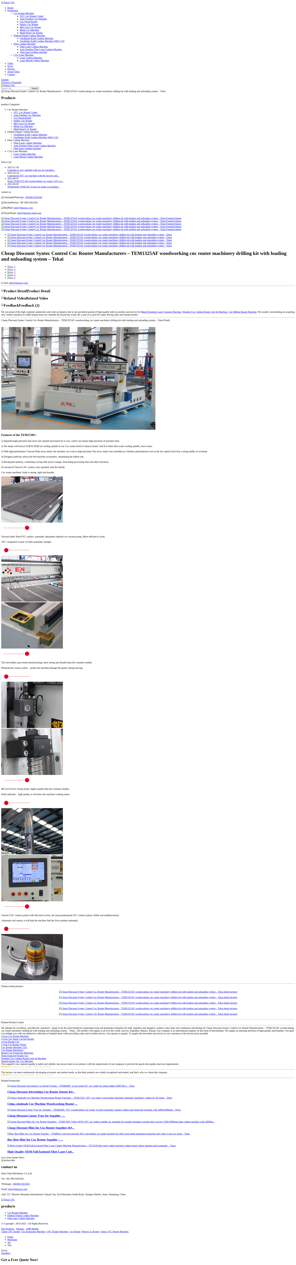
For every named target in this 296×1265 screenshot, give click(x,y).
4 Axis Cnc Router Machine (15, 1036)
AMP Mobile (32, 1229)
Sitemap (20, 1229)
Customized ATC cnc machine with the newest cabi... (33, 175)
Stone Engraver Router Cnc (14, 1055)
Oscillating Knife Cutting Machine (36, 38)
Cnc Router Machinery (12, 1050)
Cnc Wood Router (28, 21)
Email (10, 1237)
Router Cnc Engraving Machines (17, 1053)
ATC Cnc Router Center (31, 16)
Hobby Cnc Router (29, 24)
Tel (8, 1242)
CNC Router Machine (57, 1231)
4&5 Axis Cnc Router (30, 27)
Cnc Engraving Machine (33, 1231)
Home (10, 7)
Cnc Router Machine (24, 13)
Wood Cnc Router (90, 1231)
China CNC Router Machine (114, 1231)
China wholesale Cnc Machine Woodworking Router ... (42, 1103)
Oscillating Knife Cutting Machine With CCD (42, 41)
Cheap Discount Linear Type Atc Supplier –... (36, 1115)
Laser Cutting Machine (31, 57)
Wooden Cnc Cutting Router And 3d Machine (204, 312)
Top (9, 1245)
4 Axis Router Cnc (10, 1041)
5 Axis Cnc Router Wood (13, 1044)
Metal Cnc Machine (29, 30)
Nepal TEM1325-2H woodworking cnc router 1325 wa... (35, 181)
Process (11, 69)
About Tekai (13, 71)
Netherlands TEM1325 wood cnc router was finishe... (33, 186)
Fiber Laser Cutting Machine (34, 46)
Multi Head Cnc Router (31, 32)
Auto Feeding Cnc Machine (33, 19)
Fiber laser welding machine (33, 52)
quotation (5, 1253)
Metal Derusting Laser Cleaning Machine (161, 312)
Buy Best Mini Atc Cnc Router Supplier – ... (35, 1139)
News (10, 66)
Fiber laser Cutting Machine (21, 1218)
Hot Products (7, 1229)
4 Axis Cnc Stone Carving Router (17, 1039)
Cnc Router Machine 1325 (14, 1047)
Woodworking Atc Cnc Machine (17, 1061)
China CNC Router (10, 1231)
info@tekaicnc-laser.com (29, 213)
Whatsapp (12, 1239)
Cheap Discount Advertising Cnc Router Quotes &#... (41, 1091)
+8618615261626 (33, 197)
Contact (11, 74)
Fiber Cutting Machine (25, 44)
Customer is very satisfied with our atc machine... (31, 170)
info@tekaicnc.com (23, 207)
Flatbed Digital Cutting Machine (29, 35)
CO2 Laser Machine (23, 55)
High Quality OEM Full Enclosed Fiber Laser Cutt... (40, 1151)
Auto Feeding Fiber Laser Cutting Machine (41, 49)
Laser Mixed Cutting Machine (34, 60)
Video (10, 63)
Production (12, 10)
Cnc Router (74, 1231)
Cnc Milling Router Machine (242, 312)
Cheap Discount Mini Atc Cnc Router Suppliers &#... (40, 1127)
